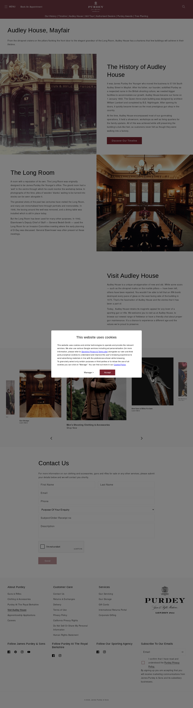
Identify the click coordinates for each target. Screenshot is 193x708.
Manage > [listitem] (89, 372)
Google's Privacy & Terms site (94, 351)
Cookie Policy (120, 364)
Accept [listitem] (107, 372)
